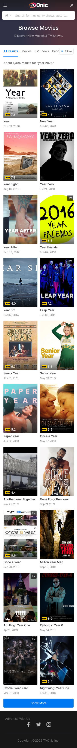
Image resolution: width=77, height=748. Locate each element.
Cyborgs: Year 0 (51, 625)
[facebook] (28, 727)
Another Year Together (19, 499)
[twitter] (38, 727)
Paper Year (11, 436)
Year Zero (47, 184)
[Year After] (20, 219)
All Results (10, 51)
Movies (26, 51)
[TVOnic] (38, 5)
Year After (10, 247)
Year (6, 121)
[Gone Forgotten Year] (57, 471)
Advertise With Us (17, 718)
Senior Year (11, 373)
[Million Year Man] (57, 534)
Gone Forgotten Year (54, 499)
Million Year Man (51, 562)
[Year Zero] (57, 156)
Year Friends (49, 247)
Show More (38, 703)
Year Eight (10, 184)
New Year (47, 121)
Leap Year (47, 310)
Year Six (9, 310)
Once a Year (48, 436)
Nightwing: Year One (54, 688)
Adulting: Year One (16, 625)
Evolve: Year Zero (15, 688)
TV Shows (42, 51)
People (57, 51)
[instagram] (48, 727)
